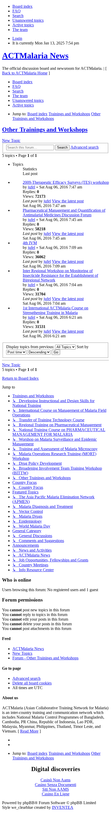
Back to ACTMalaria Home (24, 73)
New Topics (22, 653)
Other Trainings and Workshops (45, 129)
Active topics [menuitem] (23, 25)
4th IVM (30, 243)
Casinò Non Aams (55, 780)
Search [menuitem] (17, 15)
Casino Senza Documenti (55, 784)
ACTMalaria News (35, 55)
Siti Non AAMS (55, 789)
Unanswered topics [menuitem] (28, 20)
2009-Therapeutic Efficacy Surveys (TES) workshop (66, 182)
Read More (29, 731)
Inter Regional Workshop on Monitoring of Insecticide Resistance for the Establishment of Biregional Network (60, 275)
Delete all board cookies (32, 683)
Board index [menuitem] (22, 6)
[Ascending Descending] (39, 352)
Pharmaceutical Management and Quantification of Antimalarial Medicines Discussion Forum (64, 212)
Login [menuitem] (17, 38)
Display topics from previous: (30, 347)
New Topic (11, 140)
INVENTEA (62, 807)
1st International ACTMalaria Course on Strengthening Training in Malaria (55, 310)
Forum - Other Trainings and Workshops (45, 658)
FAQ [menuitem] (16, 11)
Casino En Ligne (55, 794)
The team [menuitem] (20, 29)
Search (62, 147)
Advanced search (84, 147)
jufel (31, 187)
